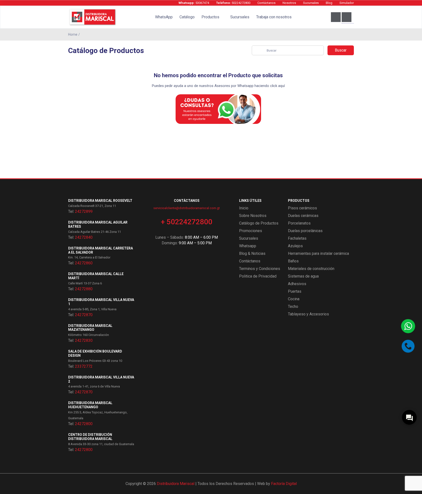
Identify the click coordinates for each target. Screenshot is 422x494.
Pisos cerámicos (302, 208)
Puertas (294, 291)
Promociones (250, 230)
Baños (293, 261)
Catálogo (187, 17)
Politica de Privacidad (257, 276)
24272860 (84, 263)
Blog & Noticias (252, 253)
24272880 (84, 289)
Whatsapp (247, 246)
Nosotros (289, 3)
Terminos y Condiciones (259, 268)
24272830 (84, 340)
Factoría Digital (284, 483)
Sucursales (311, 3)
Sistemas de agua (303, 276)
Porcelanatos (299, 223)
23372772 (84, 366)
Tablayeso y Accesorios (308, 314)
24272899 (84, 211)
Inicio (243, 208)
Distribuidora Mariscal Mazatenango (90, 328)
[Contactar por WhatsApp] (408, 326)
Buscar (341, 50)
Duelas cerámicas (303, 215)
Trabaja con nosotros (274, 17)
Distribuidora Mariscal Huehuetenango (90, 405)
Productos (210, 17)
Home (72, 34)
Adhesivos (297, 283)
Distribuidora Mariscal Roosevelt (100, 201)
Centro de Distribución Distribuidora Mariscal (90, 437)
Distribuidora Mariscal (175, 483)
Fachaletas (297, 238)
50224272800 (233, 3)
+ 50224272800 (186, 221)
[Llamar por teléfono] (408, 346)
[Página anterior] (353, 34)
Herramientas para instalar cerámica (318, 253)
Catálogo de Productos (258, 223)
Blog (329, 3)
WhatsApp (164, 17)
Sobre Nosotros (252, 215)
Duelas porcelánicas (305, 230)
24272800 (84, 423)
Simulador (346, 3)
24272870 (84, 314)
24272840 (84, 237)
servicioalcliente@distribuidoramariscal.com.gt (186, 208)
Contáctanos (266, 3)
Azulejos (295, 246)
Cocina (293, 299)
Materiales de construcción (311, 268)
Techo (293, 306)
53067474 (194, 3)
